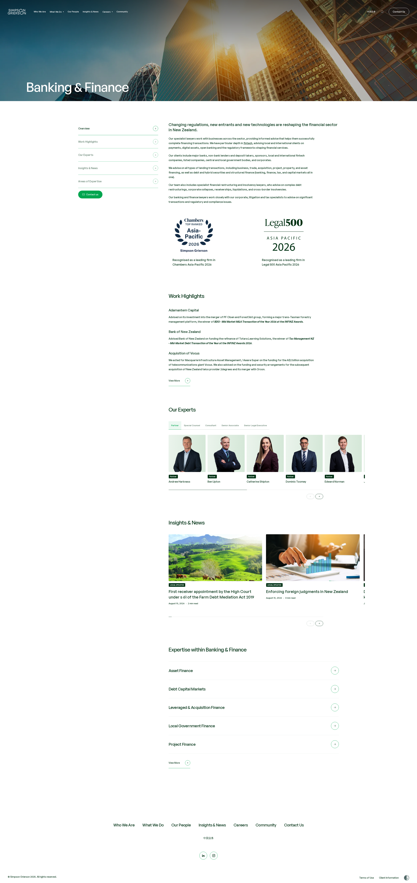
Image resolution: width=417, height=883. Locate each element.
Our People (181, 825)
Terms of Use (366, 877)
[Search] (382, 12)
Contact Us (294, 825)
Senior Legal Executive (255, 425)
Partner (175, 425)
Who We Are (124, 825)
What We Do (153, 825)
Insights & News (212, 825)
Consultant (210, 425)
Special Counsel (192, 425)
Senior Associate (230, 425)
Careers (241, 825)
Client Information (389, 877)
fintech (248, 143)
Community (266, 825)
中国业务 (208, 838)
